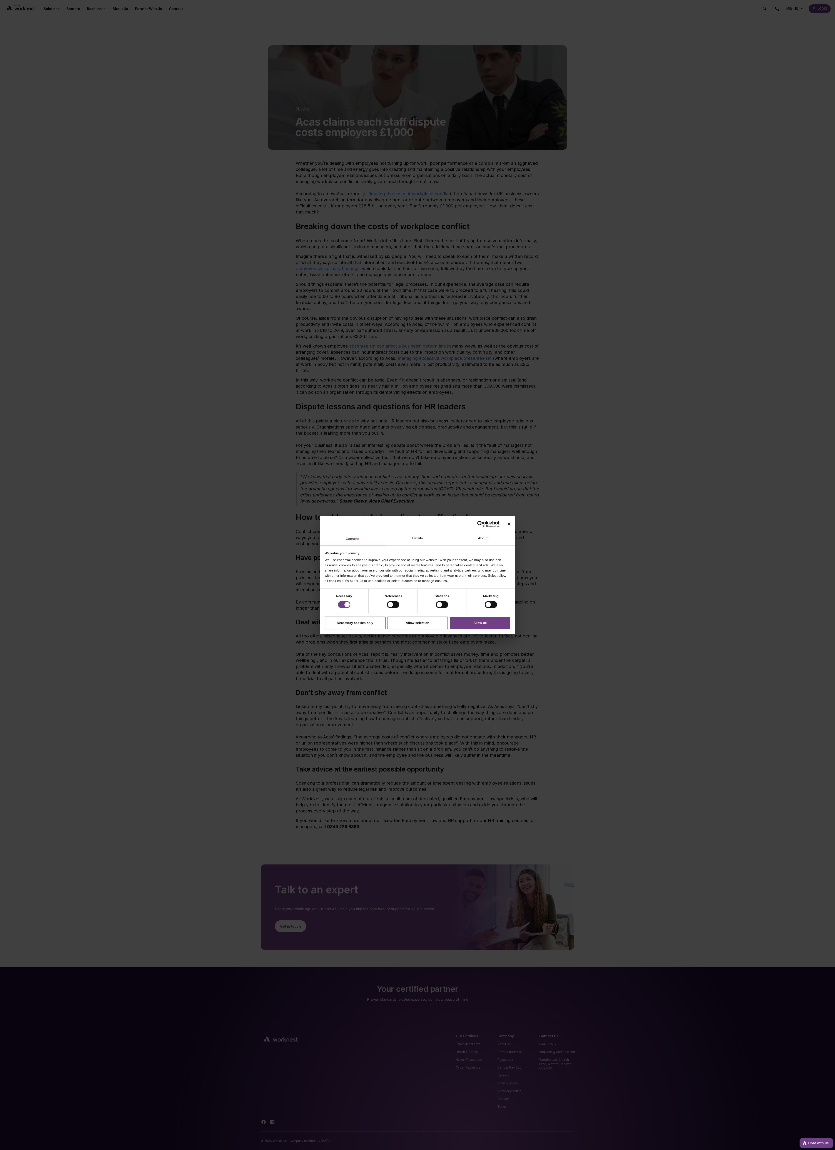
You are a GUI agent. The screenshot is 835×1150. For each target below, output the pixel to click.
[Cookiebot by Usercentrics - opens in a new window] (480, 524)
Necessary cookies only (355, 623)
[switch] (393, 604)
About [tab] (483, 538)
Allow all (480, 623)
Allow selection (417, 623)
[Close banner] (509, 523)
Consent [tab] (352, 539)
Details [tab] (417, 538)
